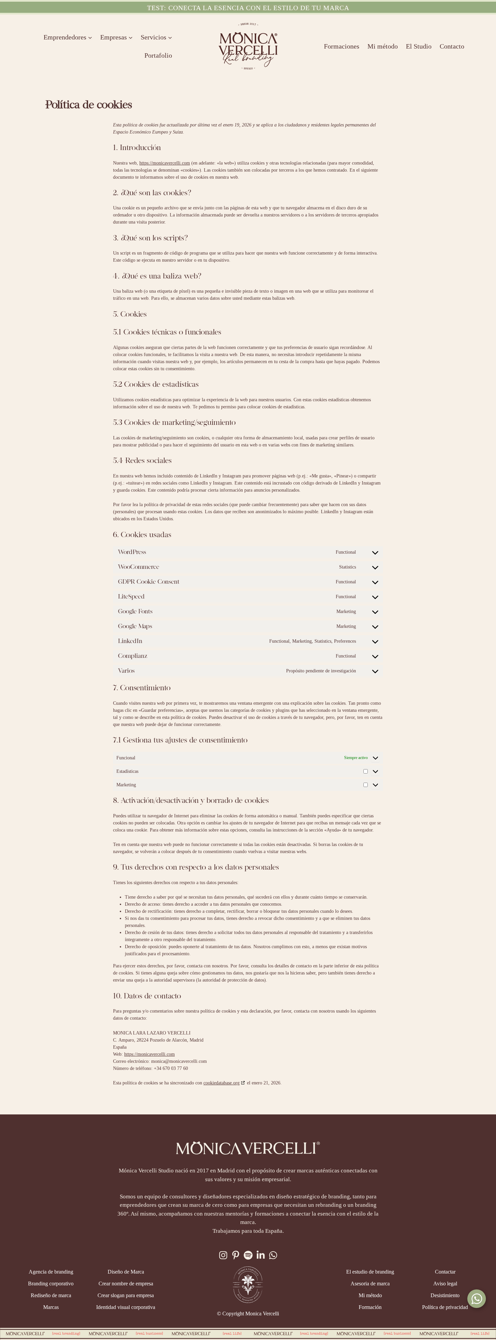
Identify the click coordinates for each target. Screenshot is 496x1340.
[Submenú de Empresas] (131, 37)
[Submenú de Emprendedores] (90, 37)
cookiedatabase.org (221, 1082)
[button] (248, 7)
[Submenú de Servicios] (170, 37)
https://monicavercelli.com (164, 163)
